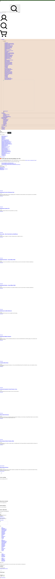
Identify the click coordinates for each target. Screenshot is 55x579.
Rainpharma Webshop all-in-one (9, 50)
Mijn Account (3, 560)
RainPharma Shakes (7, 44)
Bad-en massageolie (7, 61)
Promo (6, 59)
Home (2, 527)
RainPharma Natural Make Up (9, 46)
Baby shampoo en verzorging (8, 72)
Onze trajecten (3, 533)
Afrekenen (3, 555)
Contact (3, 538)
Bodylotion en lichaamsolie (8, 63)
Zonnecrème (6, 42)
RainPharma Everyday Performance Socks (7, 192)
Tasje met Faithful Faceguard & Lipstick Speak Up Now (9, 163)
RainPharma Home (7, 48)
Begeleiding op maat (4, 541)
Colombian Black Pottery (4, 362)
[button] (29, 112)
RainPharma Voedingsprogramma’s (9, 43)
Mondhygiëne (4, 136)
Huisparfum (6, 65)
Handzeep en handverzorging (8, 64)
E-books (3, 537)
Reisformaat (6, 66)
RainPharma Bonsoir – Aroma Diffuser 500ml (7, 259)
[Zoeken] (27, 26)
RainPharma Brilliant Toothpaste (5, 336)
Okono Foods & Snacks (8, 79)
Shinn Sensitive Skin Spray (4, 414)
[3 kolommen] (2, 166)
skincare (26, 160)
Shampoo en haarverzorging (8, 71)
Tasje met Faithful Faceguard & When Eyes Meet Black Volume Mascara (11, 164)
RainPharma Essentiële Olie (8, 47)
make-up (29, 160)
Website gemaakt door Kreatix (4, 568)
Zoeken (1, 131)
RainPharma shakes (5, 144)
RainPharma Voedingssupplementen (9, 53)
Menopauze (3, 532)
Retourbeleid (3, 556)
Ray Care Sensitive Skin (8, 68)
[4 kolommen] (3, 166)
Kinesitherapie (3, 528)
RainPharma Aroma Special (8, 56)
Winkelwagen (3, 554)
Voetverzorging (7, 74)
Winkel (2, 553)
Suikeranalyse (3, 531)
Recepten (3, 549)
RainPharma (3, 546)
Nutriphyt (3, 137)
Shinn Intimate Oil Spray (4, 467)
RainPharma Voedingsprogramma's (6, 143)
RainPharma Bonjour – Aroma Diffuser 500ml (7, 285)
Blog (2, 535)
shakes (35, 160)
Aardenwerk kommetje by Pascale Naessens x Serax (8, 389)
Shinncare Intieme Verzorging (8, 69)
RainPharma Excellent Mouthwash (6, 310)
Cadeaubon (6, 67)
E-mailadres (1, 565)
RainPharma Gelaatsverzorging (9, 45)
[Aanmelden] (4, 21)
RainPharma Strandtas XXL (5, 208)
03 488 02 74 (1, 516)
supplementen (32, 160)
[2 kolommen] (1, 166)
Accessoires (6, 77)
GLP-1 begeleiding (4, 530)
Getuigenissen (3, 536)
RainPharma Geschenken (8, 58)
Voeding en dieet (4, 529)
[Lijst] (0, 166)
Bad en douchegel (7, 51)
